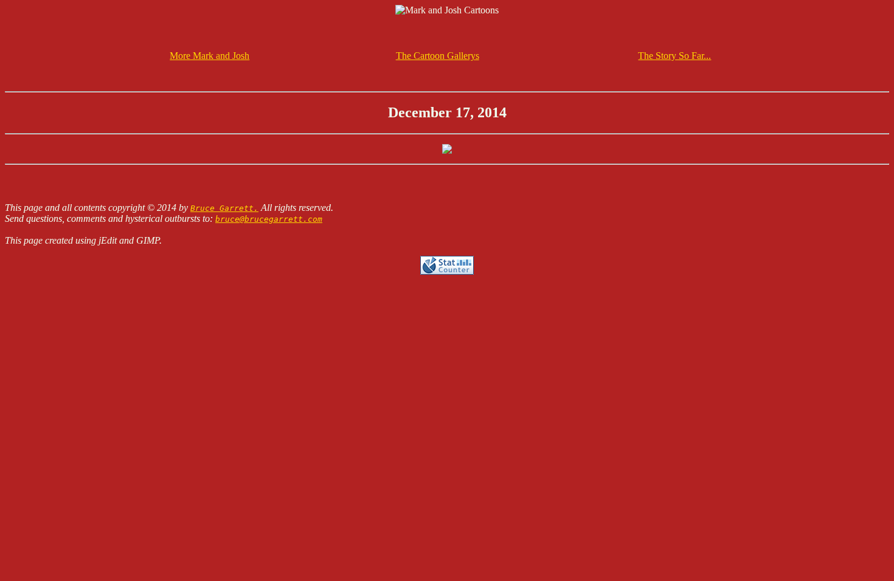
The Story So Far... (674, 55)
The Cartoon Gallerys (437, 55)
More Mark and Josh (209, 55)
